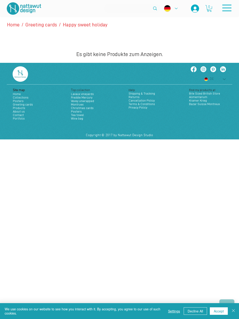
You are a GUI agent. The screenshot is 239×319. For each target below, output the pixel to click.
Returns (134, 97)
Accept (219, 311)
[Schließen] (233, 311)
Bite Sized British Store (204, 93)
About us (19, 111)
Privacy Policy (138, 107)
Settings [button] (174, 311)
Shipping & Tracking (142, 93)
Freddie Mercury (81, 97)
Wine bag (77, 118)
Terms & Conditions (142, 104)
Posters (18, 101)
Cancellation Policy (142, 100)
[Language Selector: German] (171, 8)
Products (19, 108)
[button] (209, 8)
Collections (20, 97)
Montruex (77, 104)
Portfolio (19, 118)
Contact (18, 115)
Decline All (195, 311)
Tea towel (77, 115)
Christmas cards (82, 108)
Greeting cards (23, 104)
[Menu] (227, 8)
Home (17, 94)
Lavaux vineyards (82, 94)
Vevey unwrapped (82, 101)
